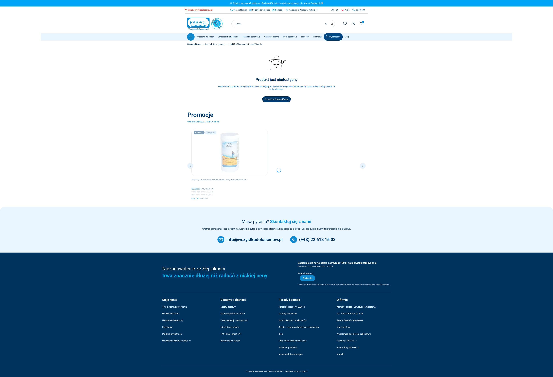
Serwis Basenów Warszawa (350, 320)
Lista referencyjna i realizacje (293, 340)
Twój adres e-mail (305, 273)
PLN (336, 10)
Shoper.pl (303, 371)
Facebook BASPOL (346, 340)
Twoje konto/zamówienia (174, 307)
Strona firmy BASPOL (347, 347)
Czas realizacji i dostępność (234, 320)
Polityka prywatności (172, 334)
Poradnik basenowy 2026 (291, 307)
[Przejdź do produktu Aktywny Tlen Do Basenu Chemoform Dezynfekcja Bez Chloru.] (230, 152)
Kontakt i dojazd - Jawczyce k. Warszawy (356, 307)
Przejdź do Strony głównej (276, 99)
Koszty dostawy (228, 307)
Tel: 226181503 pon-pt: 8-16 (350, 313)
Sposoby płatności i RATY (232, 313)
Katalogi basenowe (288, 313)
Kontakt (340, 354)
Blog (281, 334)
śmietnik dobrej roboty (215, 44)
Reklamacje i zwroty (230, 340)
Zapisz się (307, 278)
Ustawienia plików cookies (175, 340)
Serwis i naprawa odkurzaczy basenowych (299, 327)
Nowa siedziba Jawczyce (291, 354)
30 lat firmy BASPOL (288, 347)
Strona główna (194, 44)
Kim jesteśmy (343, 327)
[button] (331, 24)
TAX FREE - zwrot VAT (231, 334)
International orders (229, 327)
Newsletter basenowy (172, 320)
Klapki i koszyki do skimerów (293, 320)
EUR (332, 10)
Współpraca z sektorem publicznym (354, 334)
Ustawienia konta (170, 313)
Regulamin (167, 327)
